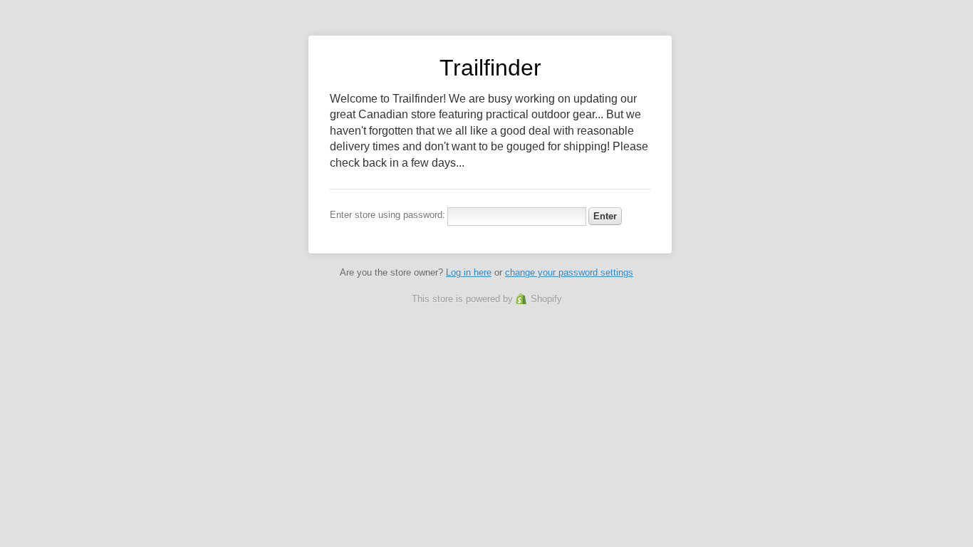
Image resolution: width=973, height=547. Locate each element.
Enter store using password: (387, 214)
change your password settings (569, 272)
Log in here (468, 272)
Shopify (546, 298)
